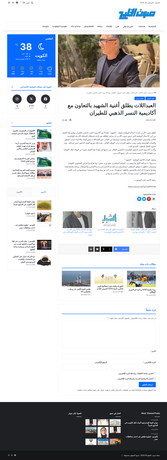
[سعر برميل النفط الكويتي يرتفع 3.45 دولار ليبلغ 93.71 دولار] (115, 442)
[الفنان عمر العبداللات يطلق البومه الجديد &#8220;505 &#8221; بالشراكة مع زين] (141, 219)
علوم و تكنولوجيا (59, 26)
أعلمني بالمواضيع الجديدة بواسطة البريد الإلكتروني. (135, 379)
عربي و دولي (128, 26)
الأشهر (43, 192)
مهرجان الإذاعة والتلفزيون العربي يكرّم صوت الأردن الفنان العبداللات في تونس (77, 232)
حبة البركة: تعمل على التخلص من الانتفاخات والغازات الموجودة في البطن (24, 259)
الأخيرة (19, 192)
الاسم (153, 351)
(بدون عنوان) (30, 213)
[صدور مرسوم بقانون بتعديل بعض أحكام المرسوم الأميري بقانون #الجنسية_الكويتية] (115, 430)
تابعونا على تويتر (75, 413)
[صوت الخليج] (137, 14)
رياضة (99, 26)
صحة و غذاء (75, 26)
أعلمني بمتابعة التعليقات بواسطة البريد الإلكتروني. (136, 373)
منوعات (45, 26)
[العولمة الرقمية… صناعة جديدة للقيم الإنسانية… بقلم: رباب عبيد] (103, 432)
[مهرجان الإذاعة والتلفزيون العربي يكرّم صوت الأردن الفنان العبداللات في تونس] (77, 219)
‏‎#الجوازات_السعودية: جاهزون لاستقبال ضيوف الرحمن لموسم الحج (23, 133)
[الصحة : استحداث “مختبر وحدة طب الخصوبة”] (103, 422)
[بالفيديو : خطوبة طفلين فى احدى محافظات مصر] (44, 231)
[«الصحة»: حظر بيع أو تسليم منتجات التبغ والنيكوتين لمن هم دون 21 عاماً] (91, 442)
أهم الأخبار (142, 93)
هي (117, 26)
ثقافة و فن (89, 26)
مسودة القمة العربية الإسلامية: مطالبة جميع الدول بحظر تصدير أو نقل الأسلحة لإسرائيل (23, 173)
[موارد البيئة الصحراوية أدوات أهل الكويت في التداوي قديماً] (44, 205)
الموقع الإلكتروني (101, 362)
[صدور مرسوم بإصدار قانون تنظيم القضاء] (115, 422)
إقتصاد (109, 26)
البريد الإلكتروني (149, 362)
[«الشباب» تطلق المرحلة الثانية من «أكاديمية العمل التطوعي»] (109, 219)
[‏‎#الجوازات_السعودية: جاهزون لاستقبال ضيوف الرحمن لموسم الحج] (44, 134)
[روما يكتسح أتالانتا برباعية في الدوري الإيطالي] (141, 279)
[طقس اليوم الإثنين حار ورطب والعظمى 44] (76, 278)
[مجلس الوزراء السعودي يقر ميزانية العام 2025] (44, 162)
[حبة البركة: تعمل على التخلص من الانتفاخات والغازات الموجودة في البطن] (44, 260)
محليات (141, 26)
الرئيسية (152, 26)
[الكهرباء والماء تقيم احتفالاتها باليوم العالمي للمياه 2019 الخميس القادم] (108, 277)
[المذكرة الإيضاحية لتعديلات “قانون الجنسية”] (91, 422)
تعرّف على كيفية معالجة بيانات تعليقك (90, 390)
